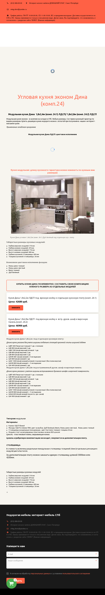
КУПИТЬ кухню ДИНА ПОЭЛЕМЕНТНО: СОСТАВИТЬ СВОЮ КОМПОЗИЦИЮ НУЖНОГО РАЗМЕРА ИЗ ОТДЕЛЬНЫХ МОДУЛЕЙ (52, 285)
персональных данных (40, 574)
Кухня (63, 41)
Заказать (16, 308)
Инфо (27, 41)
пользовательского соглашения (76, 574)
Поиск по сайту (46, 41)
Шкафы (77, 41)
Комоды (93, 41)
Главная (14, 41)
